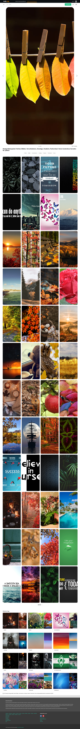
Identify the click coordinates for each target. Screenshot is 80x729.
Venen (54, 153)
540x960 (13, 714)
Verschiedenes (34, 153)
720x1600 (23, 713)
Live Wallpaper (7, 719)
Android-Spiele (7, 715)
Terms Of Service (19, 727)
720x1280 (17, 713)
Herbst (25, 153)
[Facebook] (41, 716)
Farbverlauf (50, 153)
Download (68, 4)
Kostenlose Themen (8, 720)
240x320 (20, 713)
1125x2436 (9, 714)
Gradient (44, 153)
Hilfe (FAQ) (41, 721)
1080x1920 (7, 713)
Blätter (29, 153)
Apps (6, 721)
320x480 (29, 713)
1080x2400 (10, 713)
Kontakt (41, 720)
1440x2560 (35, 713)
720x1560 (32, 713)
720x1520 (19, 714)
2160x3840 (16, 714)
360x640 (7, 714)
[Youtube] (43, 716)
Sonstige (40, 153)
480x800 (26, 713)
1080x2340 (13, 713)
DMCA (23, 727)
